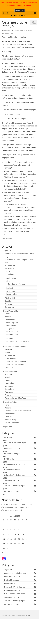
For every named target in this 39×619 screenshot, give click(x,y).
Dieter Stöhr (7, 30)
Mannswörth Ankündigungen (15, 443)
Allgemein (23, 30)
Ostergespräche (8, 238)
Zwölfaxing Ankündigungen (14, 486)
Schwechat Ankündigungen (14, 475)
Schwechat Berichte (11, 480)
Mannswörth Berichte (12, 448)
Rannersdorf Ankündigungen (15, 464)
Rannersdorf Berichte (12, 470)
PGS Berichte (9, 459)
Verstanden (19, 10)
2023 (4, 238)
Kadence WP (29, 615)
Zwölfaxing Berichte (11, 491)
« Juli (4, 552)
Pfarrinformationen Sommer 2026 (15, 507)
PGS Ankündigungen (12, 454)
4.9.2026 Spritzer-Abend (12, 510)
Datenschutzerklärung (19, 15)
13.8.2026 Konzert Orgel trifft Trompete (18, 504)
